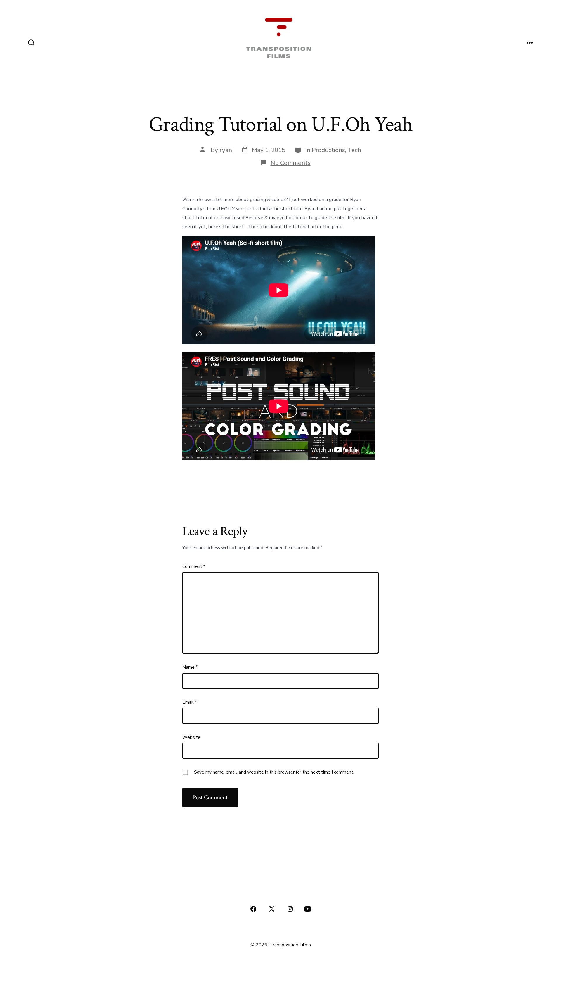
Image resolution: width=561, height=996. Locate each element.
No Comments (291, 163)
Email (189, 702)
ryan (225, 150)
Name (190, 667)
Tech (354, 150)
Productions (328, 150)
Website (191, 737)
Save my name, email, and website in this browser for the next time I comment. (274, 772)
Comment (193, 566)
